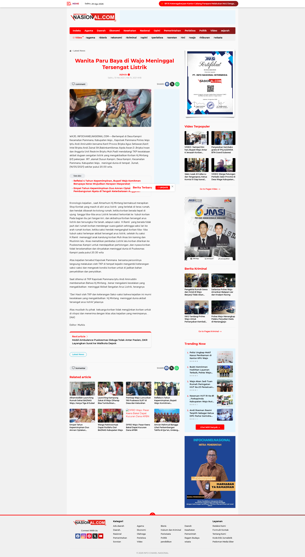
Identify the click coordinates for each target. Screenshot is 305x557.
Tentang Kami (219, 534)
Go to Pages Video (209, 189)
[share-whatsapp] (177, 84)
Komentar (80, 368)
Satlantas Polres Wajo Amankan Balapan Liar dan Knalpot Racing (222, 292)
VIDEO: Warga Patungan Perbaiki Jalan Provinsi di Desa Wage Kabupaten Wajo (223, 177)
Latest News (78, 354)
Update (163, 187)
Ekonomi (114, 30)
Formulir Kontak (221, 530)
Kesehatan (130, 30)
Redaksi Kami (219, 526)
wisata (218, 37)
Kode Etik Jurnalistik (222, 538)
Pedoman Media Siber (223, 541)
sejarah (225, 30)
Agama (89, 30)
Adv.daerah (118, 526)
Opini (157, 30)
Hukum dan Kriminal (171, 530)
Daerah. (117, 530)
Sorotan (172, 37)
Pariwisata (166, 534)
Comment (80, 84)
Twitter (96, 540)
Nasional (145, 30)
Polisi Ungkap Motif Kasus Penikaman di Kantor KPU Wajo (201, 355)
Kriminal (132, 37)
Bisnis (103, 37)
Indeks (77, 30)
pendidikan (166, 541)
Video (213, 30)
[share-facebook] (167, 84)
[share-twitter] (172, 84)
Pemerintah (190, 534)
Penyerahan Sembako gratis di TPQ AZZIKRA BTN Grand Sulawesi (222, 150)
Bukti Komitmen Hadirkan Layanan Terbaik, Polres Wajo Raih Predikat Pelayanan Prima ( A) (201, 370)
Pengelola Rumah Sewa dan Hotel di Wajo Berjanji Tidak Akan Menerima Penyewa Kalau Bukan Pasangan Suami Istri (196, 292)
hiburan (205, 37)
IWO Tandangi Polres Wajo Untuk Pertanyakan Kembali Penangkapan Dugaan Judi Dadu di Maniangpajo (195, 319)
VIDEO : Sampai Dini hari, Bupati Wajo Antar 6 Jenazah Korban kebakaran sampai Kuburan (196, 150)
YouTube (103, 540)
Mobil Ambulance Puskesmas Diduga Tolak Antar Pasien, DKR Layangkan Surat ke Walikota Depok (109, 341)
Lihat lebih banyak (209, 427)
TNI (183, 37)
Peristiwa (190, 30)
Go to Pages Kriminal (209, 331)
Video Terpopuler (197, 126)
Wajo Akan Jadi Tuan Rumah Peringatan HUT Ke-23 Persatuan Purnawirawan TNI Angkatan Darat (201, 384)
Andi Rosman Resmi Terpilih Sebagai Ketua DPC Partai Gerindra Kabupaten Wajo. (202, 413)
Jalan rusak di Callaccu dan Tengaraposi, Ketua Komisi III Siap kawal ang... (196, 177)
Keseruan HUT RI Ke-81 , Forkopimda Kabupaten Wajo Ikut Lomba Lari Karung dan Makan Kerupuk (202, 398)
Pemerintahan (172, 30)
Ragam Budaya (192, 538)
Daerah (101, 30)
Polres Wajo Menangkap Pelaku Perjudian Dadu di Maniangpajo (223, 319)
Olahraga (141, 534)
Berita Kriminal (196, 268)
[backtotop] (152, 515)
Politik (203, 30)
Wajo (193, 37)
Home (75, 3)
